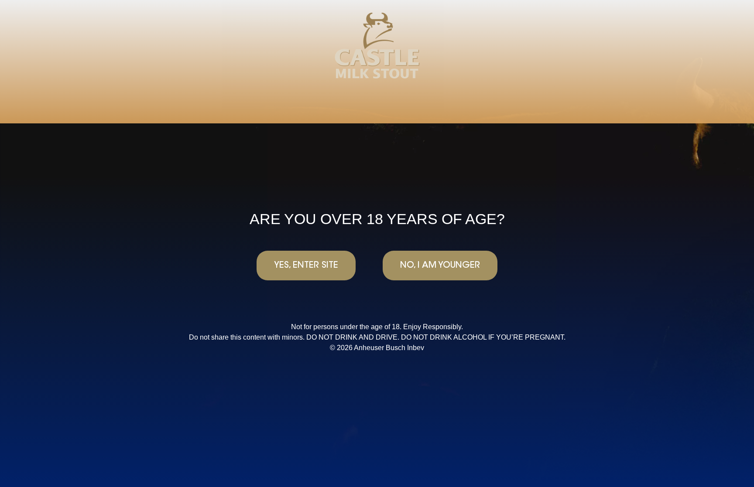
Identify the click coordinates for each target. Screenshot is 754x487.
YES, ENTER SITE (306, 265)
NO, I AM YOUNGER (440, 265)
